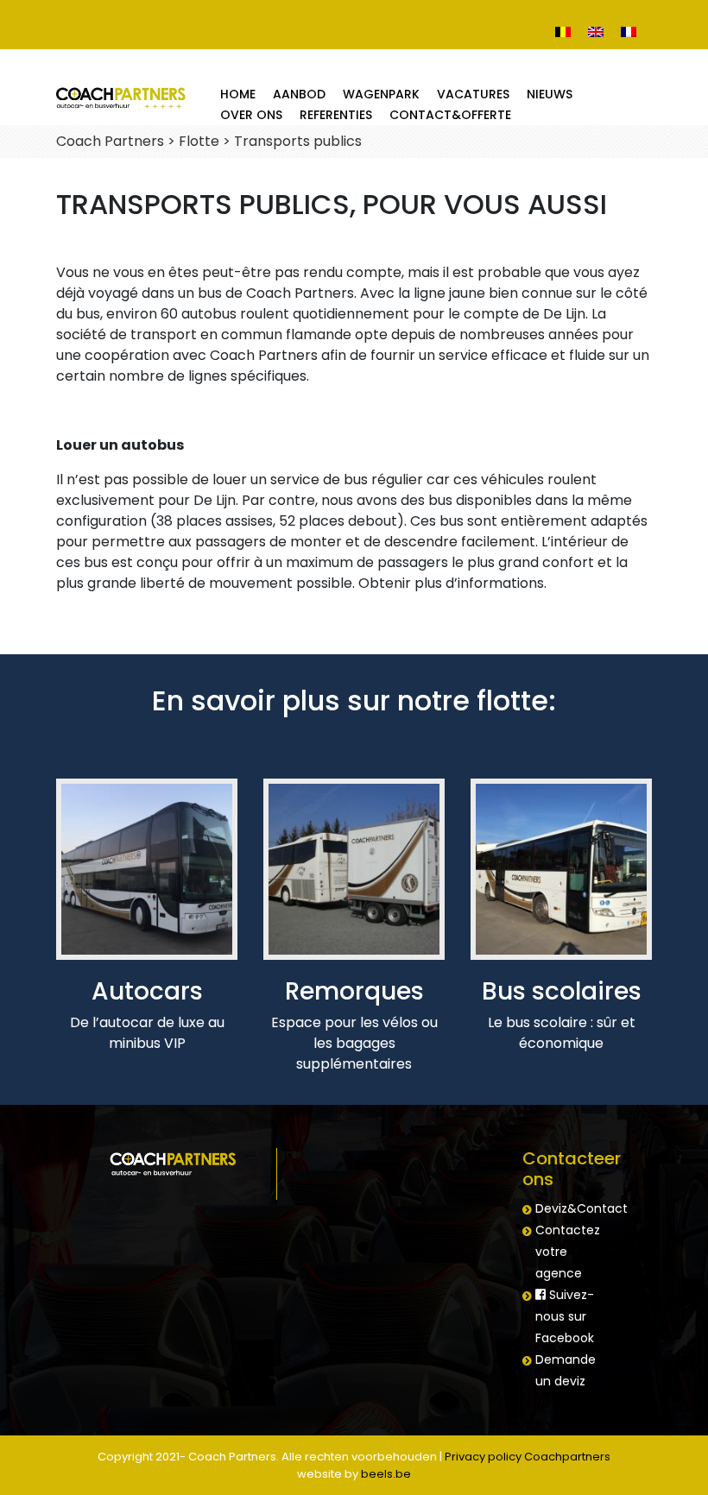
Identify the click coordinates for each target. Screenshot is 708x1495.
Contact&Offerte (450, 114)
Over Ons (251, 114)
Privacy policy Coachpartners (527, 1456)
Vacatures (473, 94)
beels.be (386, 1474)
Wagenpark (381, 94)
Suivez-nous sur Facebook (564, 1316)
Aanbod (299, 94)
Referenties (336, 114)
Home (238, 94)
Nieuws (549, 94)
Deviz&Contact (581, 1208)
